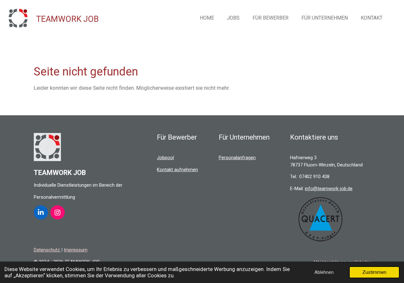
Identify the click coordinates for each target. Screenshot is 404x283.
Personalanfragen (237, 157)
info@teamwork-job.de (329, 188)
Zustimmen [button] (374, 272)
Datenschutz (47, 250)
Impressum (75, 250)
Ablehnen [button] (324, 272)
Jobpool (165, 157)
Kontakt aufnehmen (177, 169)
